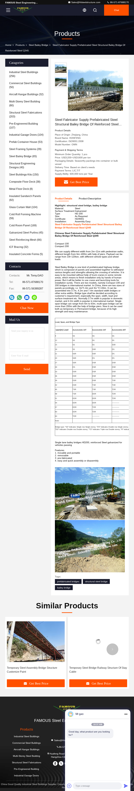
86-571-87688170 (119, 2)
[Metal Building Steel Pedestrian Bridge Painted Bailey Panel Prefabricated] (98, 641)
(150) (24, 174)
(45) (26, 232)
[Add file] (69, 785)
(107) (23, 125)
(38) (24, 181)
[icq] (34, 297)
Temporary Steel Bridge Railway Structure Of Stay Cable (36, 669)
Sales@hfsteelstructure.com (85, 2)
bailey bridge (63, 587)
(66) (25, 239)
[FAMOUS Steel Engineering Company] (22, 10)
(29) (25, 149)
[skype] (12, 297)
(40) (22, 165)
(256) (23, 74)
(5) (26, 254)
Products (20, 45)
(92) (25, 198)
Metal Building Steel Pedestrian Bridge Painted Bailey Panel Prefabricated (96, 669)
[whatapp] (19, 297)
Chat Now (27, 308)
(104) (26, 134)
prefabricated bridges (68, 581)
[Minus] (126, 714)
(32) (26, 94)
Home (8, 45)
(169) (23, 225)
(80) (24, 103)
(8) (21, 189)
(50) (25, 85)
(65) (23, 156)
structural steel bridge (96, 581)
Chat (116, 10)
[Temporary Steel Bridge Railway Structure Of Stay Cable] (36, 641)
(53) (25, 142)
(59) (25, 216)
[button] (21, 649)
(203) (25, 114)
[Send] (125, 785)
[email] (27, 297)
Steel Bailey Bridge (38, 45)
